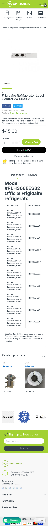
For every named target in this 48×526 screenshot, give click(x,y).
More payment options (24, 156)
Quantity (5, 138)
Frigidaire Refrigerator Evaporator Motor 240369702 (11, 366)
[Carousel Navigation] (43, 356)
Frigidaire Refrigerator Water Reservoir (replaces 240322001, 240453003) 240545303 (34, 366)
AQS (3, 92)
